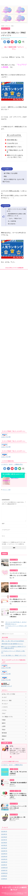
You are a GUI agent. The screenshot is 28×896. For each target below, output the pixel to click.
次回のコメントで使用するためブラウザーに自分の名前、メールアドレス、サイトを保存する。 (13, 543)
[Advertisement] (14, 334)
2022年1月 (4, 834)
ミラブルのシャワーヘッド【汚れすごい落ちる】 (13, 651)
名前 (3, 523)
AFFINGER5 (20, 893)
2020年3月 (4, 859)
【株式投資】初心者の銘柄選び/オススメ (12, 644)
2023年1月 (4, 831)
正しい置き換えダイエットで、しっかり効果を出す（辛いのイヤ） (18, 601)
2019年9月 (4, 876)
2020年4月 (4, 856)
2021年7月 (4, 840)
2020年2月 (4, 862)
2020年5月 (4, 853)
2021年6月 (4, 842)
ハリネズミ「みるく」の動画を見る (12, 464)
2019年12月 (4, 867)
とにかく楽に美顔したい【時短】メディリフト (13, 655)
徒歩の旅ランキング (6, 686)
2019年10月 (4, 873)
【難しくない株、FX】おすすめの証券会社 (12, 641)
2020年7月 (4, 851)
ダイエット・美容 (6, 489)
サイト (3, 536)
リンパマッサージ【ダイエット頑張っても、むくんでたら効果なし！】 (18, 575)
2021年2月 (4, 848)
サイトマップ (14, 478)
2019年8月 (4, 879)
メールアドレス (6, 529)
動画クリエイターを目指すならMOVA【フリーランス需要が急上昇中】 (13, 647)
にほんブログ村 (6, 437)
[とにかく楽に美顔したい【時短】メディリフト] (15, 41)
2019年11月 (4, 870)
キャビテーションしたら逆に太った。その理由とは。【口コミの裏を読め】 (18, 614)
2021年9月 (4, 837)
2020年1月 (4, 865)
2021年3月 (4, 845)
